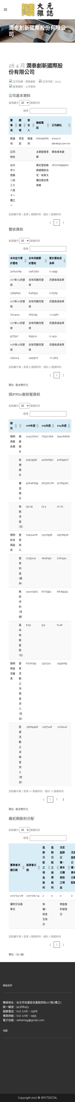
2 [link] (57, 799)
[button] (15, 125)
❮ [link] (50, 222)
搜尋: (26, 110)
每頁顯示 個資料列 (24, 102)
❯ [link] (63, 222)
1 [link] (57, 222)
